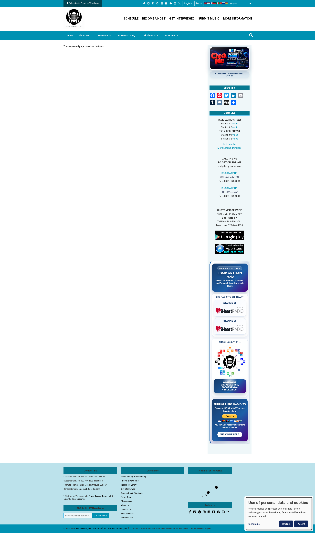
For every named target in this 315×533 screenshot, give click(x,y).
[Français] (211, 3)
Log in (199, 3)
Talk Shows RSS (150, 35)
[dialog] (279, 513)
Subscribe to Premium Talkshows (84, 3)
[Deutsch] (214, 3)
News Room (126, 497)
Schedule (131, 18)
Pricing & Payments (130, 481)
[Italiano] (217, 3)
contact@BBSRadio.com (88, 489)
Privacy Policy (127, 513)
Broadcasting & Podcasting (133, 477)
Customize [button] (254, 524)
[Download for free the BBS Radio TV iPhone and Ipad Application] (229, 248)
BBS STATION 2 (229, 188)
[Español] (226, 3)
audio (235, 123)
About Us (125, 505)
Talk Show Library (128, 485)
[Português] (220, 3)
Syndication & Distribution (132, 493)
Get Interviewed (181, 18)
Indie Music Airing (126, 35)
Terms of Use (127, 518)
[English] (205, 3)
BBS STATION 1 (229, 173)
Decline (286, 524)
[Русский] (223, 3)
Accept (301, 524)
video (235, 135)
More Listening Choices (230, 148)
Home (70, 35)
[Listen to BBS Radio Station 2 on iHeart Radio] (230, 328)
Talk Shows (83, 35)
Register (188, 3)
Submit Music (208, 18)
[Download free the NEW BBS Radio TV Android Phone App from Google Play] (229, 235)
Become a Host (154, 18)
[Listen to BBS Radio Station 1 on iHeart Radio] (230, 310)
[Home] (73, 18)
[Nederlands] (208, 3)
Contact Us (126, 509)
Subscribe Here (230, 434)
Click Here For (229, 144)
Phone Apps (126, 501)
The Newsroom (103, 35)
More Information (237, 18)
